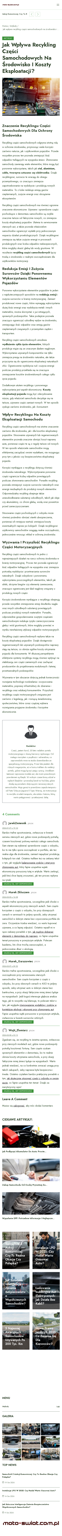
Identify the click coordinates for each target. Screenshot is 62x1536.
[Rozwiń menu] (58, 5)
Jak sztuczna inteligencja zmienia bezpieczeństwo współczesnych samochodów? (15, 1292)
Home (5, 25)
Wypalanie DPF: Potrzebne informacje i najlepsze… (28, 1218)
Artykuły (13, 25)
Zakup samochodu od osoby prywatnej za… (24, 1184)
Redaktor (31, 746)
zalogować (18, 1105)
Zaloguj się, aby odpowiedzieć (18, 884)
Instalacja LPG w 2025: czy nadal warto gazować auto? (45, 1255)
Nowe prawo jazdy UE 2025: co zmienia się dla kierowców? (46, 1336)
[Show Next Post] (38, 14)
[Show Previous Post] (31, 14)
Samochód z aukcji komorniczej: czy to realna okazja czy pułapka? (15, 1253)
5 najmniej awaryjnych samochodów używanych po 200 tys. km (15, 1336)
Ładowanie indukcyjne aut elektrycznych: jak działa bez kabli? (46, 1296)
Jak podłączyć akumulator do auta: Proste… (24, 1151)
